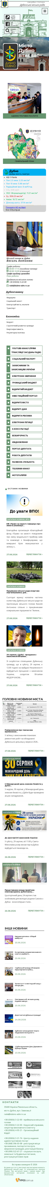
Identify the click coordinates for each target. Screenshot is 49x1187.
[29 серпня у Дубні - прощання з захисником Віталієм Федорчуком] (24, 636)
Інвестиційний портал (24, 396)
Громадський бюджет (24, 382)
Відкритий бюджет (22, 389)
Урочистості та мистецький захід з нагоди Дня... (28, 984)
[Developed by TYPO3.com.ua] (24, 1180)
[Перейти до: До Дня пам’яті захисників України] (24, 820)
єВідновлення (20, 442)
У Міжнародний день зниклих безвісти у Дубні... (24, 785)
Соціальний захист (14, 301)
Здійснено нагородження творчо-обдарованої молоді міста (27, 1032)
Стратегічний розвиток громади (20, 326)
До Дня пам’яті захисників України (21, 838)
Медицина (11, 297)
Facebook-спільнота (23, 462)
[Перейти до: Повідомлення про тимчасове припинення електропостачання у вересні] (24, 712)
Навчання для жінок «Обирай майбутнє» (25, 937)
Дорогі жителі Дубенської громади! (28, 1015)
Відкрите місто (20, 402)
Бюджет (10, 322)
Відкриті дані (19, 409)
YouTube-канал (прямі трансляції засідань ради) (26, 350)
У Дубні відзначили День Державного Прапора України (28, 1047)
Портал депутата (21, 448)
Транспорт (11, 308)
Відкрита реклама (22, 415)
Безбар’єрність (20, 435)
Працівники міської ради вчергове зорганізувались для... (23, 592)
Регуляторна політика (16, 333)
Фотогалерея (19, 475)
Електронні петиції (22, 422)
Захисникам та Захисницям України (23, 367)
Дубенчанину (14, 292)
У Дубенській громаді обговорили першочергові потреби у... (27, 969)
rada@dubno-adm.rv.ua (19, 285)
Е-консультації (20, 429)
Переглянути (34, 554)
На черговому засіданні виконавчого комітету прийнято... (28, 953)
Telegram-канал (21, 468)
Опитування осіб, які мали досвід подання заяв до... (27, 1000)
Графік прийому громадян (18, 273)
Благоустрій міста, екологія (18, 304)
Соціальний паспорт (23, 359)
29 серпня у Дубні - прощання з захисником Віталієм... (21, 655)
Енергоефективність (15, 329)
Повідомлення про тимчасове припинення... (19, 731)
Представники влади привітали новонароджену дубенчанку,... (19, 891)
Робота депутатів (22, 455)
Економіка (12, 316)
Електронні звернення (24, 376)
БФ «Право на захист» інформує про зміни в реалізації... (23, 525)
